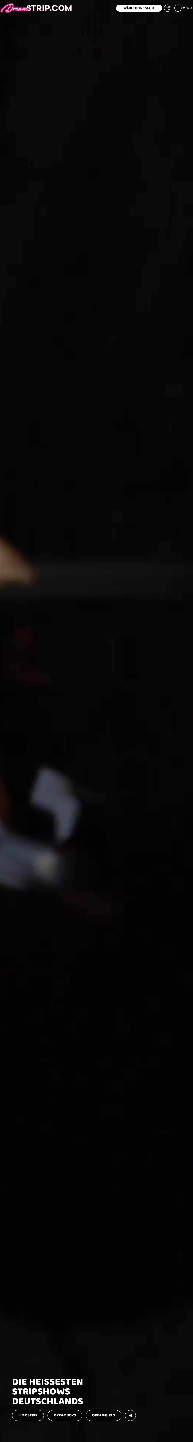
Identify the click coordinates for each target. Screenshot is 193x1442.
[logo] (36, 8)
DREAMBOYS (65, 1415)
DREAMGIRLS (103, 1415)
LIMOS (28, 1415)
